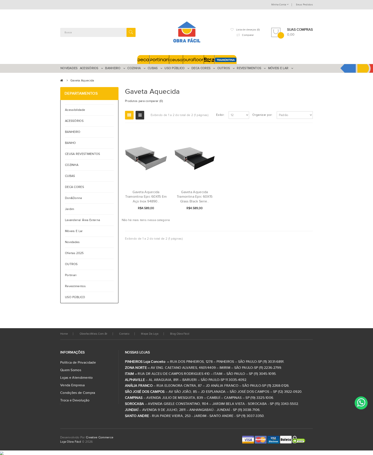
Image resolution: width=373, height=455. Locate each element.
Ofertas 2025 (74, 253)
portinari (71, 275)
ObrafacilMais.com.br (93, 334)
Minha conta (279, 4)
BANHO (70, 143)
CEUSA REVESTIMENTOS (82, 154)
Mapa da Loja (149, 334)
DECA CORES (74, 187)
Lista (140, 115)
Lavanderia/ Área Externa (82, 220)
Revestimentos (75, 286)
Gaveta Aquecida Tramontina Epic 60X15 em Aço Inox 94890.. (146, 197)
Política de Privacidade (78, 363)
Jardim (69, 209)
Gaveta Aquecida (82, 80)
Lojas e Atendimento (76, 378)
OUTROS (71, 264)
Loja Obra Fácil (70, 442)
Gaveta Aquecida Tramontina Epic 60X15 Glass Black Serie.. (194, 197)
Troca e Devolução (74, 400)
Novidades (72, 242)
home (64, 334)
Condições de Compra (77, 393)
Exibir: (220, 115)
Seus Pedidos (304, 4)
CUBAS (70, 176)
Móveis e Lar (74, 231)
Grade (129, 115)
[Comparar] (157, 208)
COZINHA (71, 165)
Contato (124, 334)
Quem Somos (70, 370)
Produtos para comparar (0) (144, 101)
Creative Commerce (99, 437)
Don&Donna (73, 198)
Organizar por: (262, 115)
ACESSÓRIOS (74, 121)
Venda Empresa (72, 385)
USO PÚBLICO (75, 297)
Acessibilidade (76, 110)
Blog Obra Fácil (180, 334)
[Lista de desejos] (149, 208)
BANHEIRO (72, 132)
